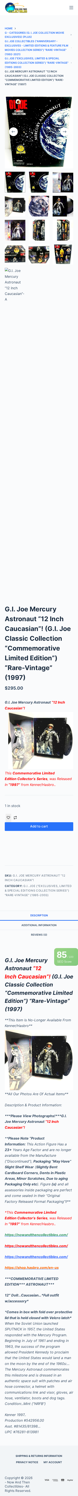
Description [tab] (39, 915)
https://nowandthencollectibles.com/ (36, 1257)
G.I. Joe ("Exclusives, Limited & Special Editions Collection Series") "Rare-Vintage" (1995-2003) (38, 890)
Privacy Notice (27, 1462)
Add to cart (39, 826)
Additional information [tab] (39, 925)
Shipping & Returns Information (39, 1456)
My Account (53, 1462)
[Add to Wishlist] (8, 818)
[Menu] (71, 8)
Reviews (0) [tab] (39, 934)
